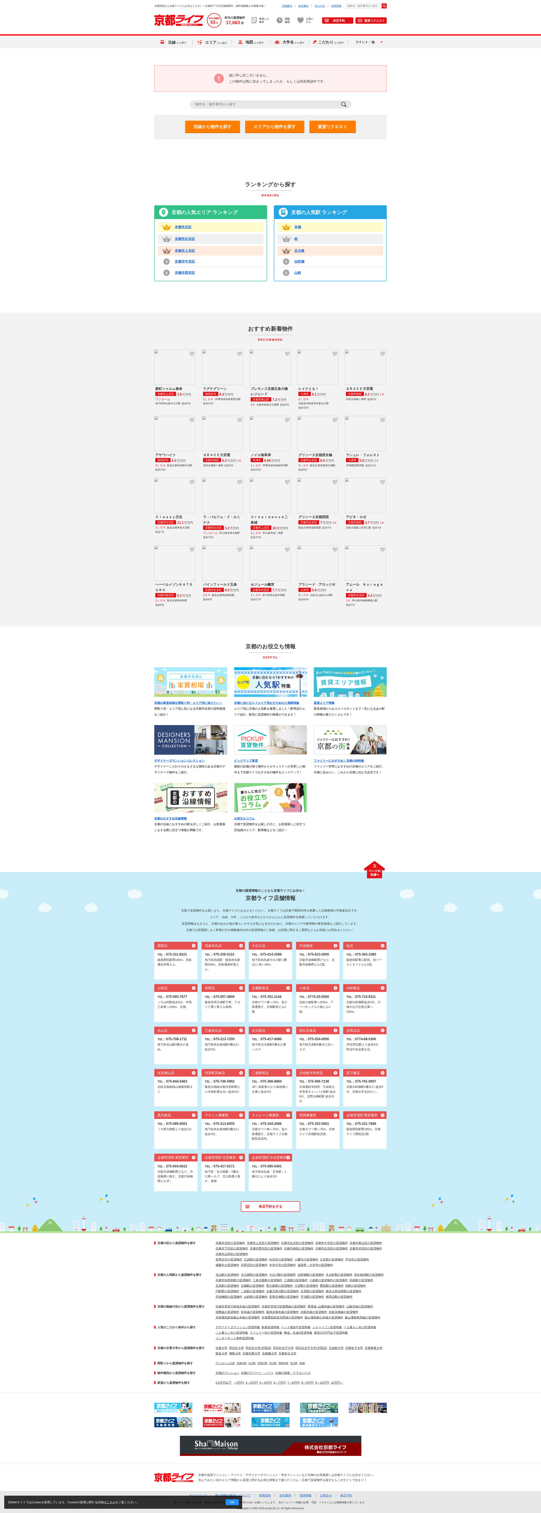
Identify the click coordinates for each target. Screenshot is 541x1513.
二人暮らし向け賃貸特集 (232, 1332)
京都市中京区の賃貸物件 (331, 1243)
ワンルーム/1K (225, 1363)
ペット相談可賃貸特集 (296, 1327)
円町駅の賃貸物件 (227, 1291)
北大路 (299, 250)
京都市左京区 (185, 239)
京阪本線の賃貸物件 (314, 1312)
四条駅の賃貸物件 (361, 1280)
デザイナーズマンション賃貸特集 (238, 1327)
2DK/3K (262, 1363)
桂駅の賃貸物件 (355, 1285)
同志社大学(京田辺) (258, 1348)
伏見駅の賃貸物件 (312, 1291)
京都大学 (221, 1348)
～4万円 (238, 1382)
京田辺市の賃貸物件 (254, 1265)
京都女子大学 (354, 1348)
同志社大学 (236, 1348)
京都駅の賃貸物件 (253, 1285)
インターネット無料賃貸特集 (235, 1338)
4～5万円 (252, 1382)
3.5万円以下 (224, 1382)
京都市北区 (183, 227)
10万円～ (337, 1382)
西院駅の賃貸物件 (332, 1285)
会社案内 (303, 5)
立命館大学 (336, 1348)
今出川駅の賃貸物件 (282, 1274)
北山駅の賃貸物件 (227, 1274)
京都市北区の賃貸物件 (230, 1243)
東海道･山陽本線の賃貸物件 (326, 1306)
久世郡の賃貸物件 (332, 1259)
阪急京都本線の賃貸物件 (282, 1312)
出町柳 (299, 261)
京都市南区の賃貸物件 (299, 1248)
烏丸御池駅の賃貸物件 (369, 1274)
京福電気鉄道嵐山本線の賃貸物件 (238, 1317)
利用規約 (265, 1495)
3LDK (294, 1363)
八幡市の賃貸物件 (306, 1259)
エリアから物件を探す (275, 126)
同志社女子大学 (283, 1348)
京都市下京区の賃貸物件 (232, 1248)
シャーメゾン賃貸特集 (327, 1327)
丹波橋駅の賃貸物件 (229, 1296)
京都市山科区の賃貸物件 (232, 1254)
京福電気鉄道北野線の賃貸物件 (282, 1317)
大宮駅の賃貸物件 (306, 1285)
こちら (111, 1502)
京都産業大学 (374, 1348)
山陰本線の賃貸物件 (359, 1306)
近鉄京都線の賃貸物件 (343, 1312)
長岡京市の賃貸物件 (229, 1259)
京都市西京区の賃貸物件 (266, 1248)
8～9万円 (307, 1382)
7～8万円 (293, 1382)
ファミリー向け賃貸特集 (266, 1332)
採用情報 (336, 5)
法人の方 (320, 5)
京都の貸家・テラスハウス (293, 1373)
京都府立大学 (287, 1353)
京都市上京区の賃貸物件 (263, 1243)
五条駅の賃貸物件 (227, 1285)
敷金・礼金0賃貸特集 (298, 1332)
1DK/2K (241, 1363)
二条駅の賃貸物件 (253, 1291)
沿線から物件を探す (213, 126)
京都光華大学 (251, 1353)
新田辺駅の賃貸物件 (339, 1296)
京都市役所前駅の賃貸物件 (233, 1280)
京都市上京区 (185, 250)
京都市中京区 (185, 261)
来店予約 (339, 20)
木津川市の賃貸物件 (282, 1265)
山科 (297, 272)
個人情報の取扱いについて (233, 1495)
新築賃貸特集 (270, 1327)
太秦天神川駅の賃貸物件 (282, 1291)
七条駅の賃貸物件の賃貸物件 (328, 1280)
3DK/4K (283, 1363)
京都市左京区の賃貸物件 (297, 1243)
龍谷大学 (221, 1353)
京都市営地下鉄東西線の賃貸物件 (284, 1306)
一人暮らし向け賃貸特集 (360, 1327)
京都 (297, 227)
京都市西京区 (185, 272)
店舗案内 (287, 5)
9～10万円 (322, 1382)
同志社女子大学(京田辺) (311, 1348)
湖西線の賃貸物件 (227, 1312)
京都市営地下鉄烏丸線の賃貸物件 (238, 1306)
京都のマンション (227, 1373)
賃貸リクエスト (374, 20)
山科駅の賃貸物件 (256, 1296)
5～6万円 (266, 1382)
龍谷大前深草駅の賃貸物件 (343, 1291)
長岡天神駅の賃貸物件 (284, 1296)
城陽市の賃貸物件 (227, 1265)
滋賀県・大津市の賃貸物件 (315, 1265)
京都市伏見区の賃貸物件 (366, 1248)
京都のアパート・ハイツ (257, 1373)
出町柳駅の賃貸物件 (311, 1274)
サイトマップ (198, 1495)
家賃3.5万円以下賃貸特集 (331, 1332)
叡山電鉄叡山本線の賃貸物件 (324, 1317)
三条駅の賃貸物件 (296, 1280)
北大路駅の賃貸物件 (254, 1274)
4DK (302, 1363)
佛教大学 (235, 1353)
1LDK (252, 1363)
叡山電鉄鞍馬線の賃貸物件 (362, 1317)
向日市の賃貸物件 (281, 1259)
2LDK (273, 1363)
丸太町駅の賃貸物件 (339, 1274)
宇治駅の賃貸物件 (312, 1296)
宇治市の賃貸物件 (357, 1259)
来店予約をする (270, 1206)
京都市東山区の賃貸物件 (366, 1243)
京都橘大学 (269, 1353)
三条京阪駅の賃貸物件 (267, 1280)
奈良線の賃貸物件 (253, 1312)
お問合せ (326, 1495)
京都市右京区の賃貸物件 (331, 1248)
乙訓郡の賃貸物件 (256, 1259)
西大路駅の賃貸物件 (279, 1285)
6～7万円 (279, 1382)
